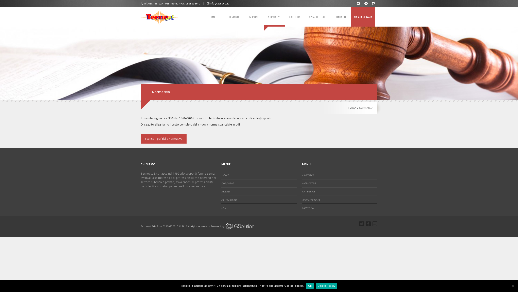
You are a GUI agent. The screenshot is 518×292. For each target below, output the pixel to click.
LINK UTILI (307, 175)
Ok (310, 285)
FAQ (223, 207)
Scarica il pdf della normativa (163, 139)
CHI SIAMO (233, 17)
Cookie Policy (326, 285)
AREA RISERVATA (363, 17)
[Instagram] (373, 3)
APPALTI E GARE (318, 17)
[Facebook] (366, 3)
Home (352, 108)
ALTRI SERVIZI (229, 199)
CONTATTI (340, 17)
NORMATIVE (274, 17)
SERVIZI (253, 17)
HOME (212, 17)
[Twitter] (358, 3)
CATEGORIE (295, 17)
